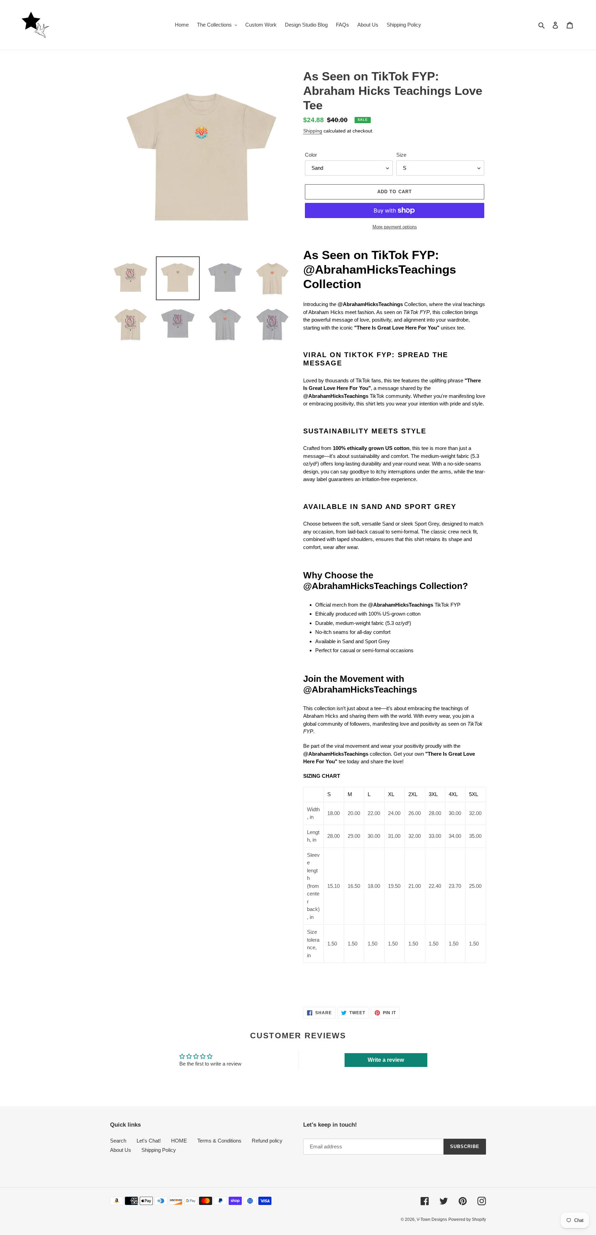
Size (401, 155)
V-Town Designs (432, 1219)
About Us (120, 1150)
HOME (179, 1141)
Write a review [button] (386, 1060)
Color (311, 155)
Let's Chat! (149, 1141)
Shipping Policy (158, 1150)
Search (118, 1141)
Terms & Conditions (219, 1141)
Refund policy (267, 1141)
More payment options (394, 226)
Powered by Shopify (467, 1219)
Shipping (312, 131)
